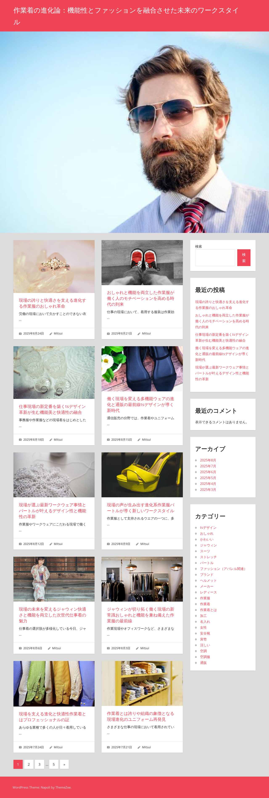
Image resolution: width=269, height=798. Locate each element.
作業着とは (208, 609)
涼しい (205, 645)
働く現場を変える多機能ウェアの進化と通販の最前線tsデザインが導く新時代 (140, 404)
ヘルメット (208, 580)
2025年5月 (208, 477)
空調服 (205, 656)
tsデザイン (208, 527)
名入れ (205, 621)
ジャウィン (208, 545)
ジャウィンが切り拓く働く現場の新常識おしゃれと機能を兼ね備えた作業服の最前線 (140, 615)
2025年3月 (208, 489)
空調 (203, 651)
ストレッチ (208, 557)
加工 (203, 615)
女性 (203, 627)
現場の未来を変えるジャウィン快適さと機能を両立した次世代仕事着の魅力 (52, 615)
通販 (203, 662)
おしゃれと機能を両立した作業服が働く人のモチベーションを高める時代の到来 (140, 298)
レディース (208, 592)
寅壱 (203, 639)
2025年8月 (208, 460)
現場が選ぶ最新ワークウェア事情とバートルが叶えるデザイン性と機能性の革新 (52, 510)
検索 (198, 246)
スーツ (205, 551)
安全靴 (205, 633)
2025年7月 (208, 466)
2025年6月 (208, 472)
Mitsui (58, 333)
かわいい (207, 539)
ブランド (207, 574)
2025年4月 (208, 483)
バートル (207, 562)
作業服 (205, 598)
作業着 (205, 604)
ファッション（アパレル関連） (223, 568)
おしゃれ (207, 533)
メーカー (207, 586)
